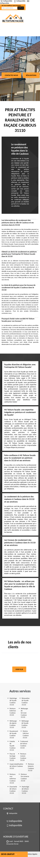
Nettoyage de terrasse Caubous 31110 (24, 713)
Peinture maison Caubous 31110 (23, 757)
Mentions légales (31, 854)
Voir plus (19, 669)
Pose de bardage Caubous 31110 (12, 757)
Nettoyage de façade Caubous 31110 (25, 724)
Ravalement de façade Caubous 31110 (14, 734)
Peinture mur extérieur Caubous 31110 (13, 779)
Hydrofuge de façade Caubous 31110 (13, 702)
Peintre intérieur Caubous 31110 (26, 734)
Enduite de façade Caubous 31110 (12, 746)
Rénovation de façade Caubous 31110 (25, 702)
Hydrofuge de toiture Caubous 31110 (25, 790)
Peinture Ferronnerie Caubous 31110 (25, 778)
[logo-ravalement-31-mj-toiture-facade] (13, 18)
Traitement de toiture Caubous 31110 (24, 745)
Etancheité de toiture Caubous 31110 (13, 790)
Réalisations (31, 75)
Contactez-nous (11, 75)
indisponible (7, 1)
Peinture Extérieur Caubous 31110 (13, 712)
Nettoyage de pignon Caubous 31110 (13, 724)
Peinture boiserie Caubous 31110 (31, 767)
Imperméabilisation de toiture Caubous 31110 (16, 766)
